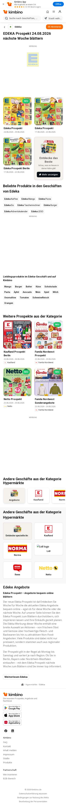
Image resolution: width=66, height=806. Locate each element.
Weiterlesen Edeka (15, 677)
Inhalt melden (10, 750)
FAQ (5, 742)
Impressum (8, 754)
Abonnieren (56, 26)
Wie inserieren (10, 774)
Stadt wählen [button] (55, 18)
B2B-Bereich (9, 778)
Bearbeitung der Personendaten (33, 801)
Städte (6, 758)
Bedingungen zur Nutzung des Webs (33, 797)
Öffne (58, 4)
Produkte (7, 762)
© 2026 (33, 789)
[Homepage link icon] (22, 684)
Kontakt (7, 746)
